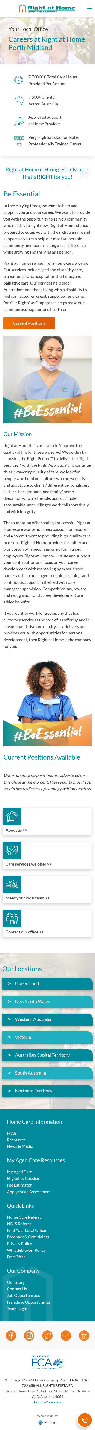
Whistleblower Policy (26, 1250)
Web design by (47, 1416)
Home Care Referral (25, 1217)
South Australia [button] (30, 1072)
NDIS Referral (20, 1223)
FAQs (12, 1133)
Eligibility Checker (23, 1178)
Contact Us (17, 1288)
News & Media (20, 1146)
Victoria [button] (23, 1037)
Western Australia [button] (33, 1019)
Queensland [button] (27, 983)
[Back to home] (47, 8)
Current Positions (29, 323)
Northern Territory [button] (33, 1090)
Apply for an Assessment (29, 1191)
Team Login (17, 1308)
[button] (89, 8)
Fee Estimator (19, 1184)
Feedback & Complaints (28, 1236)
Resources (16, 1139)
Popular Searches (47, 1402)
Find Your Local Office (26, 1230)
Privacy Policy (19, 1243)
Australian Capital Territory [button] (42, 1055)
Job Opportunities (23, 1295)
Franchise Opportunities (29, 1301)
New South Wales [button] (32, 1001)
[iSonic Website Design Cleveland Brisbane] (47, 1421)
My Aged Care (19, 1171)
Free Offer (16, 1256)
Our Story (16, 1282)
